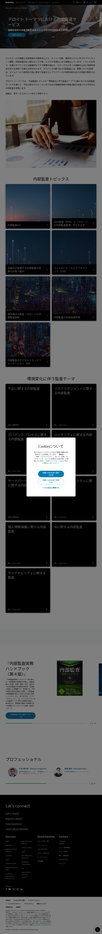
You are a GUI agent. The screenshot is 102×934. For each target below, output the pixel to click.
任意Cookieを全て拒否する (51, 481)
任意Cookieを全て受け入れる (51, 474)
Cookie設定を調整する (51, 488)
